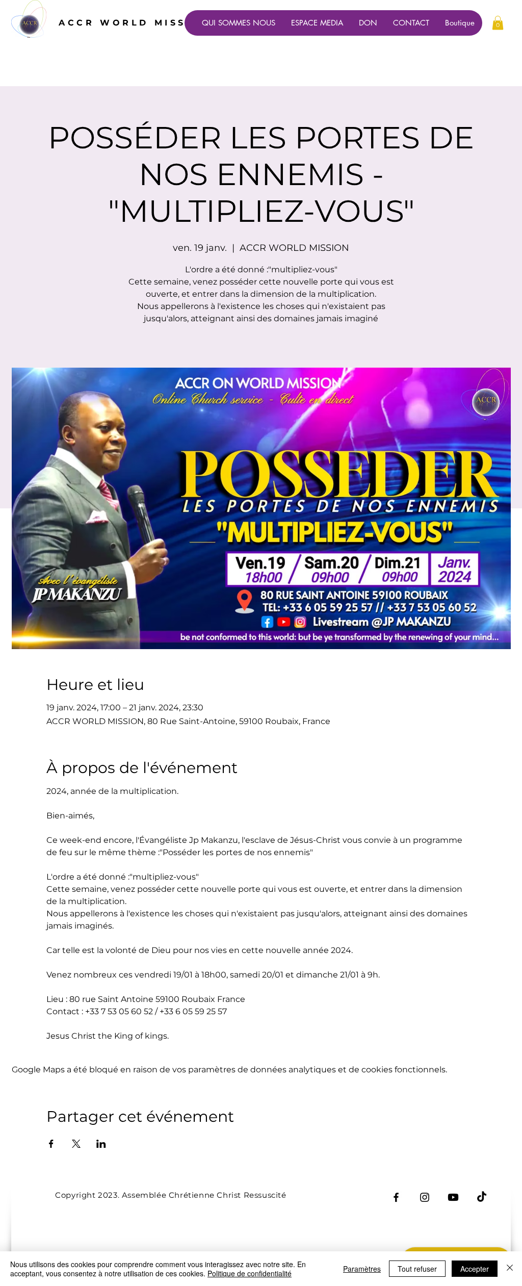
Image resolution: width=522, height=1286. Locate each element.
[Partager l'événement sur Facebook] (51, 1144)
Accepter (474, 1269)
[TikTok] (482, 1197)
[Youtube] (453, 1197)
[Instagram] (425, 1197)
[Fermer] (510, 1268)
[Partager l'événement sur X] (76, 1144)
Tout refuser (417, 1269)
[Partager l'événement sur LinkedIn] (101, 1144)
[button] (498, 23)
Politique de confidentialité (249, 1273)
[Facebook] (396, 1197)
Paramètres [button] (362, 1269)
